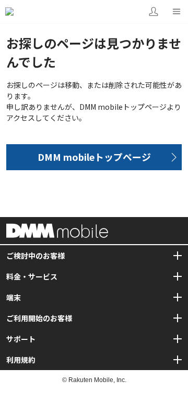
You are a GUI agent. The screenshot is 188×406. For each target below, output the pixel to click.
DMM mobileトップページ (94, 156)
